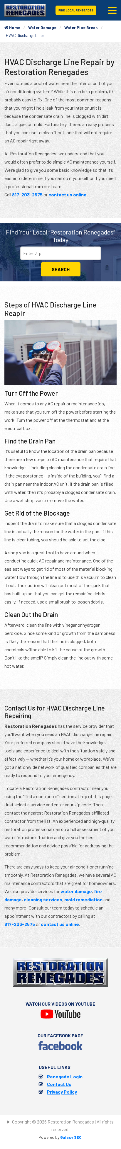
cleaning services (43, 899)
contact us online (67, 194)
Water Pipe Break (81, 27)
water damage (76, 891)
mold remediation (83, 899)
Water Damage (42, 27)
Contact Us (59, 1084)
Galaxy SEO (71, 1137)
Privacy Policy (62, 1091)
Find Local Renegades (75, 10)
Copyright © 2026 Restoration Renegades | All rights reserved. (63, 1125)
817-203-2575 (27, 194)
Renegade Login (65, 1076)
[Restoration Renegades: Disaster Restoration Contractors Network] (25, 9)
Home (14, 27)
